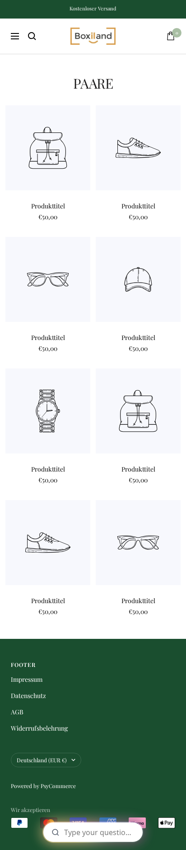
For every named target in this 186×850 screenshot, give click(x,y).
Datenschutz (28, 695)
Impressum (26, 679)
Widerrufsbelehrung (39, 728)
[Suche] (32, 36)
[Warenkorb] (170, 36)
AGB (17, 712)
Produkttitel (48, 206)
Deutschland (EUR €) (42, 760)
